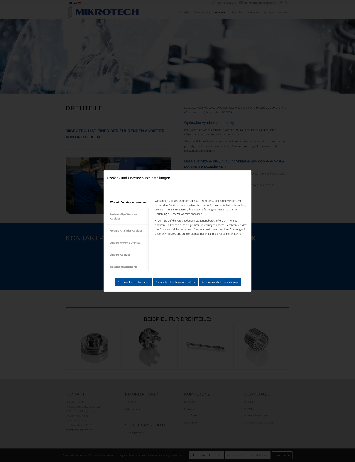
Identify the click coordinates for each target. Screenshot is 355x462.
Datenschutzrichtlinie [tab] (123, 266)
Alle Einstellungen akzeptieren (133, 282)
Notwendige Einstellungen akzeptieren (175, 282)
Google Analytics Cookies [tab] (126, 230)
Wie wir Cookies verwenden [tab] (128, 202)
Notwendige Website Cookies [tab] (123, 216)
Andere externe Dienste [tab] (125, 242)
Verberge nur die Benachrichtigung (220, 282)
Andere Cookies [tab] (120, 254)
